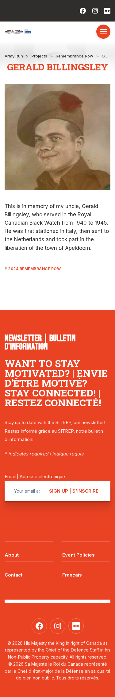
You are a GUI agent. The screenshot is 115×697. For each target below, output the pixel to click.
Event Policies (78, 555)
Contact (13, 575)
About (12, 555)
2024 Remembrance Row (34, 268)
